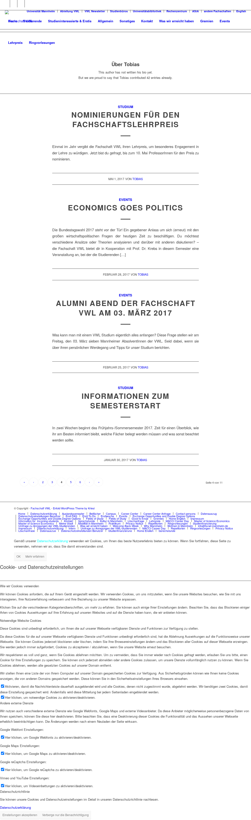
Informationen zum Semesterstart (125, 401)
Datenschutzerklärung (15, 807)
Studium (125, 106)
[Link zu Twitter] (13, 3)
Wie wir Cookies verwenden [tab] (19, 586)
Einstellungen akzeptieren (19, 815)
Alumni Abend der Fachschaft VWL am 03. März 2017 (125, 308)
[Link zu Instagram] (21, 3)
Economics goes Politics (125, 207)
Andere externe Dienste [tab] (16, 703)
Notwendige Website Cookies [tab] (20, 620)
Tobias (137, 179)
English (241, 11)
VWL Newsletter (95, 11)
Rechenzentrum (176, 11)
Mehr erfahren (34, 556)
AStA (195, 11)
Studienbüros (119, 11)
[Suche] (63, 42)
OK (18, 556)
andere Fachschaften (217, 11)
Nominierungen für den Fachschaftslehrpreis (125, 119)
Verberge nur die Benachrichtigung (65, 815)
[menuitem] (12, 21)
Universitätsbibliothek (147, 11)
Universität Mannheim (41, 11)
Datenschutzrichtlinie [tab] (15, 791)
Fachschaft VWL (40, 508)
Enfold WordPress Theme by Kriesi (74, 508)
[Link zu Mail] (28, 3)
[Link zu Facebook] (6, 3)
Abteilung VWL (69, 11)
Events (125, 199)
